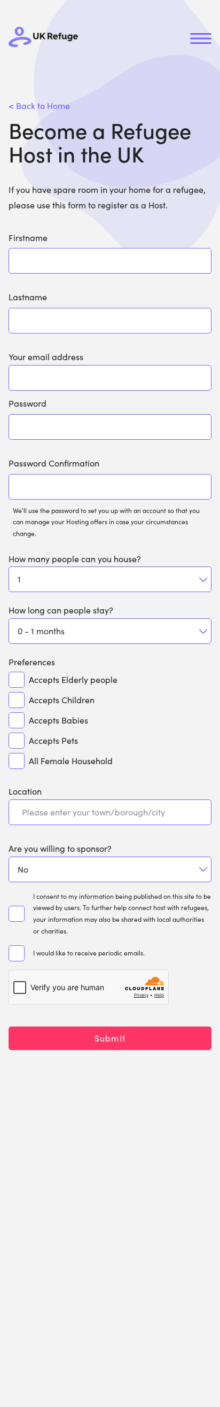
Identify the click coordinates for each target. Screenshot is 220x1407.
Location (25, 791)
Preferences (32, 661)
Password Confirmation (54, 463)
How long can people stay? (61, 610)
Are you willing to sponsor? (60, 848)
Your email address (46, 356)
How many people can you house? (75, 558)
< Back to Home (39, 105)
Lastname (28, 296)
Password (27, 403)
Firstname (28, 237)
